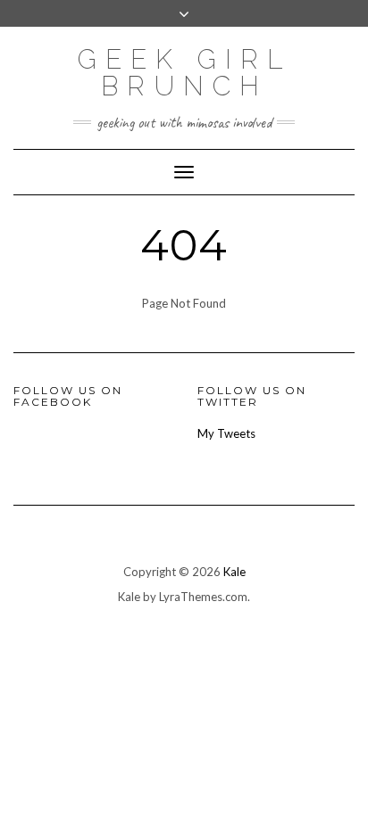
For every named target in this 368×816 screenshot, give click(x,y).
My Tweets (226, 433)
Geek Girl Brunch (184, 73)
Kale (234, 572)
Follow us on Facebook (67, 395)
